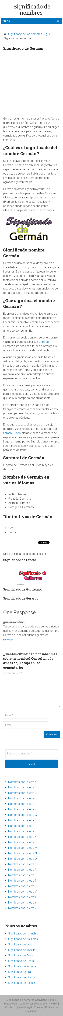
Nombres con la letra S (22, 875)
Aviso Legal (25, 1007)
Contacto (10, 1007)
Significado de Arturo (21, 955)
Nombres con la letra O (22, 858)
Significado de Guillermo (22, 589)
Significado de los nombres (25, 34)
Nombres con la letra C (22, 793)
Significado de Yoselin (21, 950)
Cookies (38, 1007)
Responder (8, 639)
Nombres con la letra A (22, 782)
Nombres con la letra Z (22, 908)
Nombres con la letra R (22, 869)
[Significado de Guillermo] (31, 575)
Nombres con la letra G (22, 815)
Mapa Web (10, 1003)
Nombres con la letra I (22, 825)
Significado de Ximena (22, 966)
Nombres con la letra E (22, 804)
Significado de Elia (19, 972)
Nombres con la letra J (22, 831)
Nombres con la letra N (22, 853)
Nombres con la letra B (22, 787)
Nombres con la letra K (22, 836)
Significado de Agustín (22, 983)
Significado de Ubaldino (22, 977)
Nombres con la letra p (22, 864)
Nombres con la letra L (22, 842)
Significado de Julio (20, 944)
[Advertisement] (31, 85)
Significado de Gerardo (20, 598)
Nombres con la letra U (22, 886)
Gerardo (44, 341)
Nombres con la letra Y (22, 902)
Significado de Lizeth (21, 961)
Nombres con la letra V (22, 891)
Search (32, 764)
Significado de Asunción (23, 939)
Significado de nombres (20, 999)
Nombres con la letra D (22, 798)
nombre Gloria (12, 433)
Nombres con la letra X (22, 897)
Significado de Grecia (19, 560)
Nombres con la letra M (22, 847)
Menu (6, 20)
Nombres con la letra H (22, 820)
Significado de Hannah (22, 933)
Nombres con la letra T (22, 880)
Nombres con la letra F (22, 809)
